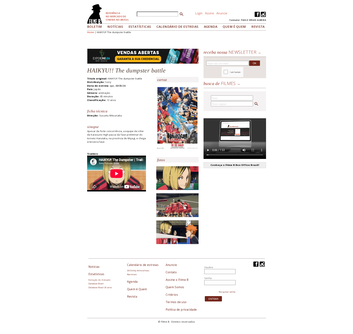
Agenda (210, 26)
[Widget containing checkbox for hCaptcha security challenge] (242, 72)
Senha (208, 278)
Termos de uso (176, 302)
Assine (209, 13)
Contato (171, 272)
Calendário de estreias (143, 265)
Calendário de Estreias (177, 26)
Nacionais (132, 274)
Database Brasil (96, 283)
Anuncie (221, 13)
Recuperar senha (227, 292)
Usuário (208, 267)
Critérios (172, 295)
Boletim (94, 26)
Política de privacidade (181, 310)
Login (199, 13)
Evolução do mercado (99, 280)
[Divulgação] (177, 117)
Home (90, 32)
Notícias (115, 26)
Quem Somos (175, 287)
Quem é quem (234, 26)
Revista (258, 26)
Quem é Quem (137, 289)
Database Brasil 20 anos (100, 287)
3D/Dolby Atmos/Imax (138, 270)
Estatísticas (140, 26)
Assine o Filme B (177, 280)
